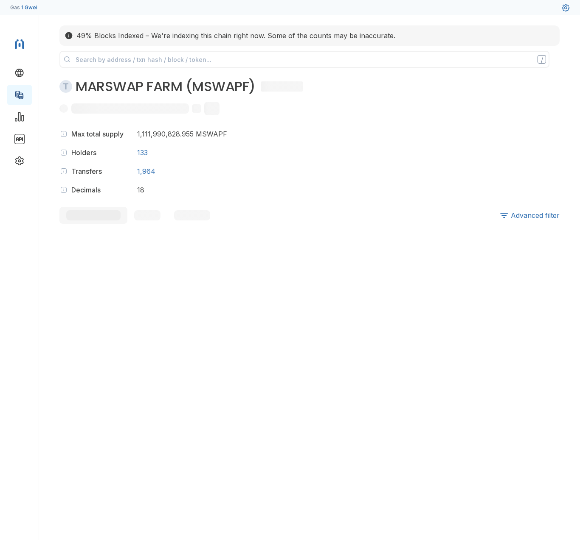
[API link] (19, 139)
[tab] (93, 215)
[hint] (63, 134)
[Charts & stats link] (19, 117)
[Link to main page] (19, 44)
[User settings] (565, 7)
